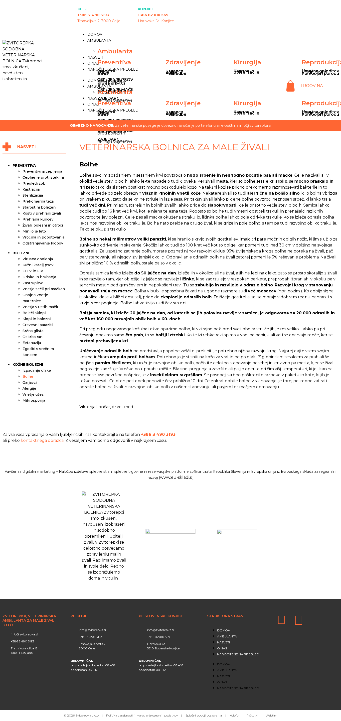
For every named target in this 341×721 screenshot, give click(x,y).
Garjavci (29, 382)
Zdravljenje (183, 62)
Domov (94, 34)
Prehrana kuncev (37, 219)
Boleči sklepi (34, 313)
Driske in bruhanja (39, 277)
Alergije (29, 388)
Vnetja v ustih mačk (40, 307)
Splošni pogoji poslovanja (203, 715)
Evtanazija (31, 343)
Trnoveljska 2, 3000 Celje (98, 21)
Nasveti (95, 57)
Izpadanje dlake (36, 370)
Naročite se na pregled (238, 654)
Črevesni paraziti (37, 325)
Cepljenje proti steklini (43, 177)
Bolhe (27, 376)
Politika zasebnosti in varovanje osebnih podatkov (142, 715)
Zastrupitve (32, 283)
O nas (93, 63)
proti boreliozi (111, 83)
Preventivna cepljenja (42, 171)
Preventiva (114, 62)
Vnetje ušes (33, 394)
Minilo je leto (34, 231)
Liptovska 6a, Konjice (156, 21)
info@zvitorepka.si (255, 125)
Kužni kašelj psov (37, 265)
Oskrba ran (32, 337)
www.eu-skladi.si (176, 477)
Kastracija (31, 189)
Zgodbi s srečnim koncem (38, 352)
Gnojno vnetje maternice (35, 298)
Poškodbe (176, 73)
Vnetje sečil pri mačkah (43, 289)
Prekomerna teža (38, 201)
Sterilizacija (32, 195)
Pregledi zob (33, 183)
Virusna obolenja (37, 259)
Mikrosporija (33, 400)
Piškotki (252, 715)
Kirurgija (247, 62)
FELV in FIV (32, 271)
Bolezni (20, 253)
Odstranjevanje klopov (42, 243)
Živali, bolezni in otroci (42, 225)
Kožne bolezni (27, 364)
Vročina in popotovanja (43, 237)
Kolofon (234, 715)
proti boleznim (112, 133)
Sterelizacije (246, 72)
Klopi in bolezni (36, 319)
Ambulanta (99, 40)
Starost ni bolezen (39, 207)
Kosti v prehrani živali (41, 213)
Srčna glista (32, 331)
